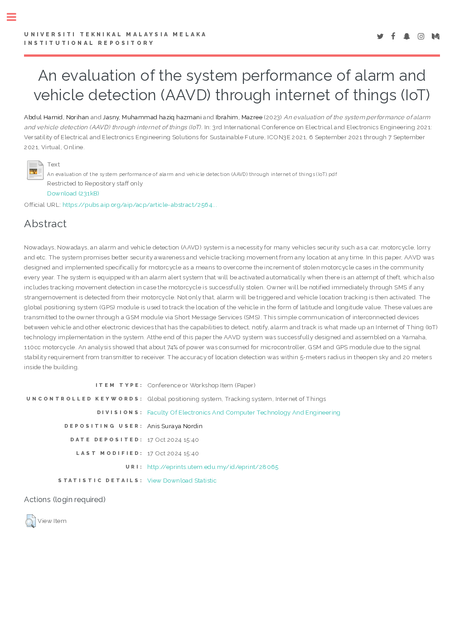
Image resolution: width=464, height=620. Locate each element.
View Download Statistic (182, 480)
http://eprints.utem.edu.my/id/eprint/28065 (213, 466)
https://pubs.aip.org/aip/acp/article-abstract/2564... (140, 204)
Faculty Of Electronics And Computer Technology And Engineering (244, 412)
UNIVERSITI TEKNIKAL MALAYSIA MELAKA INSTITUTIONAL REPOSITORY (115, 39)
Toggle (16, 17)
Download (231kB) (73, 193)
